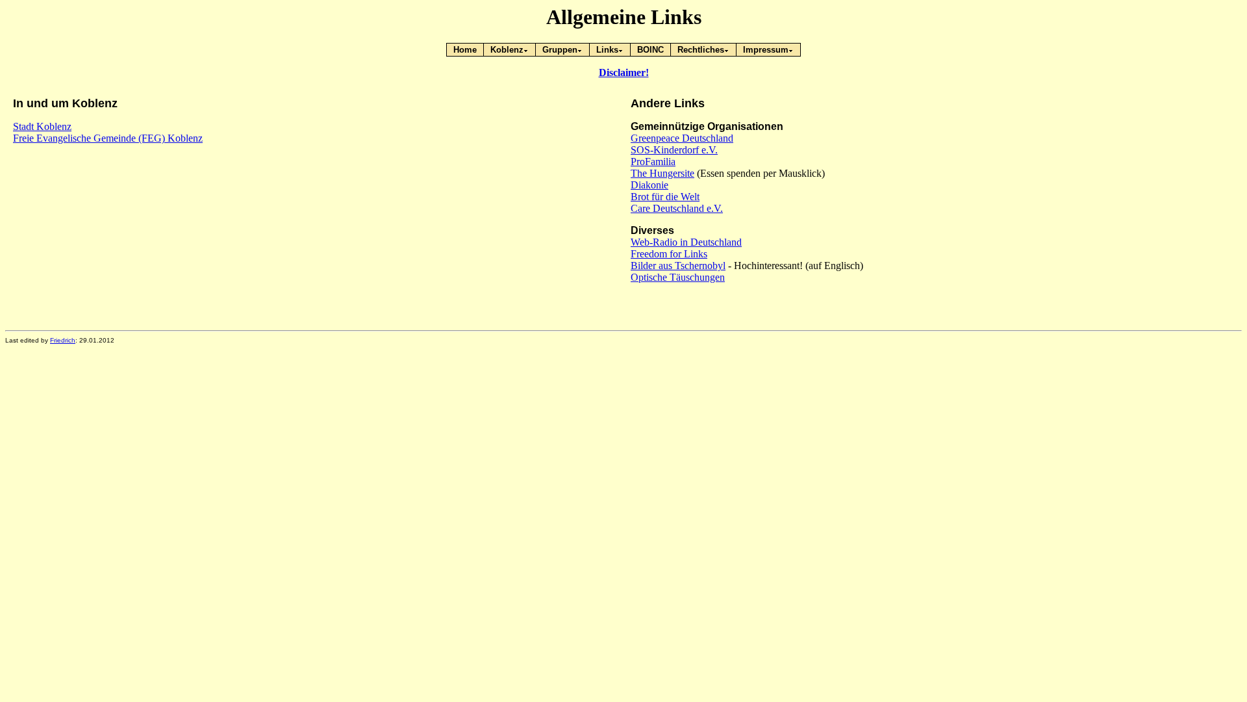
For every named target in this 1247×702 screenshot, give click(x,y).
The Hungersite (662, 173)
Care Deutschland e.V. (677, 208)
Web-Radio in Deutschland (686, 242)
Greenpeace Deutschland (682, 138)
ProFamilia (653, 161)
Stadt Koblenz (42, 126)
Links (607, 50)
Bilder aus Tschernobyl (678, 265)
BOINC (650, 50)
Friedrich (62, 340)
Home (465, 50)
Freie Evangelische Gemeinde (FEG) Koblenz (108, 138)
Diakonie (649, 184)
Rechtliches (700, 50)
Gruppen (559, 50)
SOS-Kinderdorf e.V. (674, 149)
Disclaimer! (624, 72)
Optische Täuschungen (678, 277)
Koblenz (506, 50)
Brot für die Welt (665, 196)
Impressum (765, 50)
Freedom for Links (669, 253)
